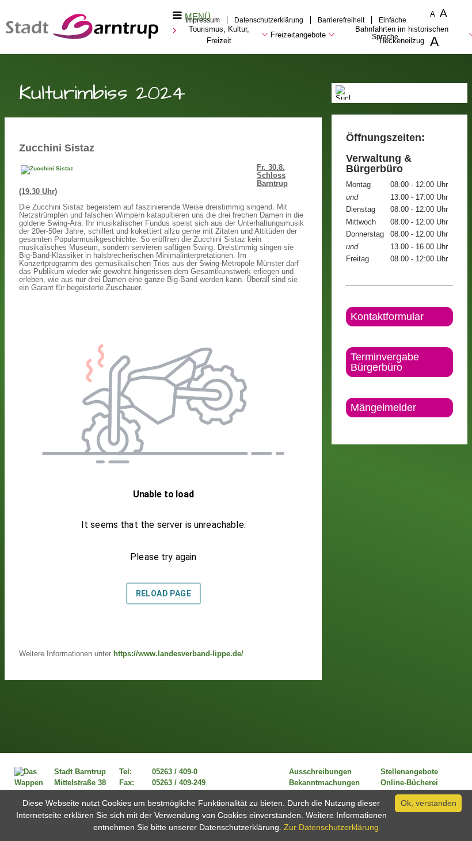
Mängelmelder (383, 407)
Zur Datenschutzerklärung (331, 827)
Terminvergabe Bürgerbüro (385, 362)
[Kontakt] (347, 427)
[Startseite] (82, 36)
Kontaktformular (387, 316)
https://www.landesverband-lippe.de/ (179, 654)
